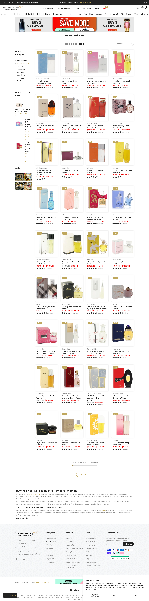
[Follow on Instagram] (20, 559)
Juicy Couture (92, 215)
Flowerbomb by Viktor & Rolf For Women (23, 110)
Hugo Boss (77, 14)
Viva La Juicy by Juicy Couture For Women (95, 218)
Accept (115, 595)
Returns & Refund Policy (74, 548)
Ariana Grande (126, 14)
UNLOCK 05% (8, 595)
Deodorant (20, 72)
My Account (90, 545)
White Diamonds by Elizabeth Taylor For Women (43, 172)
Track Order (143, 2)
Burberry (6, 14)
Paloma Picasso (118, 394)
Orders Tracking (91, 548)
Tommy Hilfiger (92, 349)
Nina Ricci (90, 260)
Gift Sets (76, 8)
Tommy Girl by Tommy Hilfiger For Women (95, 352)
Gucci (68, 14)
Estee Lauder (117, 79)
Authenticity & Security (74, 562)
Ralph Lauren (117, 260)
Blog (87, 559)
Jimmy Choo (88, 14)
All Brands (89, 555)
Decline (134, 595)
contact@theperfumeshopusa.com (28, 2)
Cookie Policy (70, 559)
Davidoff (39, 215)
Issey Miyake (91, 304)
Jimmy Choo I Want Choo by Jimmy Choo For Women (72, 397)
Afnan (136, 14)
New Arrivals (21, 81)
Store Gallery (90, 542)
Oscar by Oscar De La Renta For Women (44, 263)
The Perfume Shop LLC (42, 582)
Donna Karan (66, 349)
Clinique (90, 168)
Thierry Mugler (118, 215)
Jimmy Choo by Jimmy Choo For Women (121, 127)
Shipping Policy (71, 545)
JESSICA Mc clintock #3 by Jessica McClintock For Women (97, 398)
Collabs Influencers (93, 566)
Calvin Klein (16, 14)
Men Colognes (48, 8)
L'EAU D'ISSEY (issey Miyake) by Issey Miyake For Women (97, 308)
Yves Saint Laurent (111, 14)
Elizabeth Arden (92, 123)
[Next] (147, 14)
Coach (115, 304)
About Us (69, 538)
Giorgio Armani (58, 14)
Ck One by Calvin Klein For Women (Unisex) (71, 127)
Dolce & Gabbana (43, 14)
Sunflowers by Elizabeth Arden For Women (96, 444)
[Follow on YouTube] (24, 559)
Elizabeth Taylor (42, 168)
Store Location (91, 538)
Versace (99, 14)
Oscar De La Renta (43, 260)
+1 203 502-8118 (8, 2)
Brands (97, 8)
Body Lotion (21, 78)
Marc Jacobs (66, 304)
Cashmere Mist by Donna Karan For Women (71, 352)
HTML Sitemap (91, 562)
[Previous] (1, 14)
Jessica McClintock (94, 394)
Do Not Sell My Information (71, 566)
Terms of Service (72, 555)
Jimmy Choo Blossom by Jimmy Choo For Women (45, 352)
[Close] (15, 595)
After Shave (21, 75)
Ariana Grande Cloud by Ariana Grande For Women (28, 124)
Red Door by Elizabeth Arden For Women (95, 127)
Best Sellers (87, 8)
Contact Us (70, 542)
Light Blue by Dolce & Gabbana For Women (44, 82)
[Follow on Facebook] (16, 559)
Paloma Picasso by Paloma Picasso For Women (123, 397)
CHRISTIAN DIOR (29, 14)
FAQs (88, 552)
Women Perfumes (63, 8)
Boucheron (116, 349)
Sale (105, 8)
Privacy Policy (91, 589)
